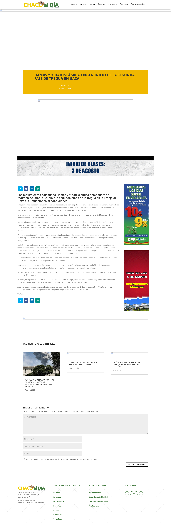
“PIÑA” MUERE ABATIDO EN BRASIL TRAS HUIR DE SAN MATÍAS (126, 364)
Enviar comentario (137, 464)
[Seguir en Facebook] (127, 493)
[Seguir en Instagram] (141, 493)
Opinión (92, 4)
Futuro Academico (138, 4)
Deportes (101, 4)
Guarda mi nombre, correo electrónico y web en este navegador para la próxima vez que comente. (62, 459)
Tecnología (124, 4)
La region (83, 4)
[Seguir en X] (132, 493)
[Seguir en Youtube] (136, 493)
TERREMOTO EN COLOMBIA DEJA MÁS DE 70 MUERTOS (83, 363)
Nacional (74, 4)
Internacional (112, 4)
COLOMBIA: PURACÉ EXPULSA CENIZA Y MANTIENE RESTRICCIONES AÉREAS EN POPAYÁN (39, 383)
